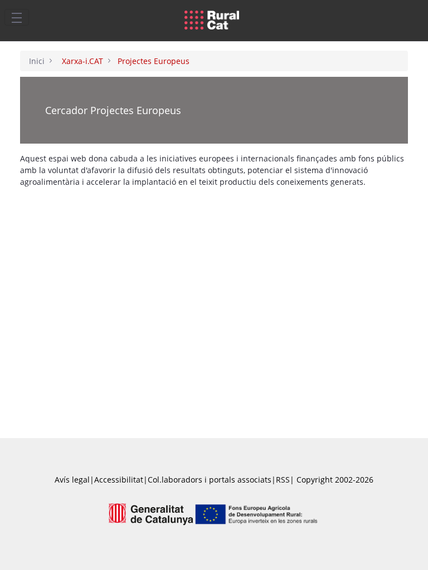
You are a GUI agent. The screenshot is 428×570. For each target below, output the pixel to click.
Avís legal (72, 479)
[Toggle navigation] (16, 17)
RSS (283, 479)
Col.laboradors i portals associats (209, 479)
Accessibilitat (118, 479)
